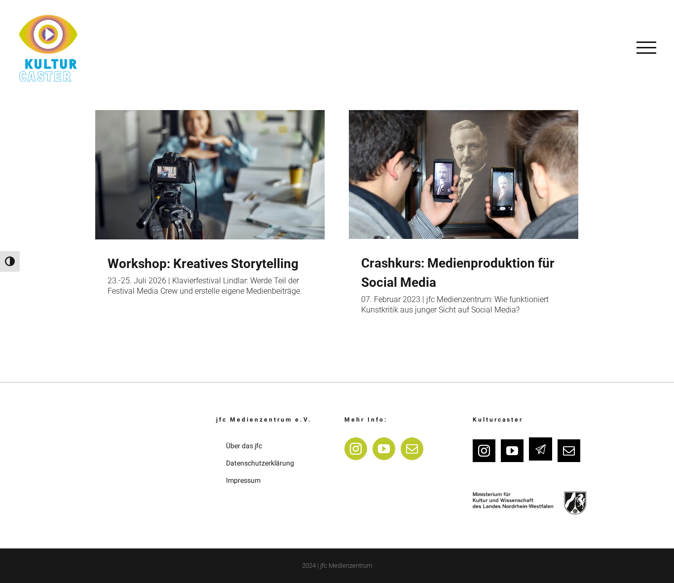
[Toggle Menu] (646, 47)
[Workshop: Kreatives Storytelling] (210, 174)
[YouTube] (384, 448)
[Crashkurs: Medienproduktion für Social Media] (463, 174)
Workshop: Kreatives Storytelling (203, 263)
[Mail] (412, 448)
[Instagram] (355, 448)
